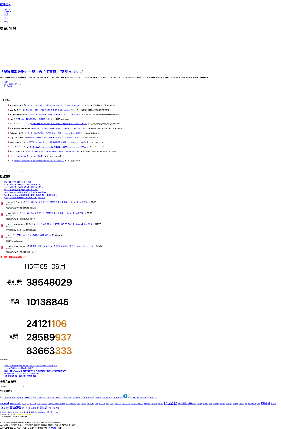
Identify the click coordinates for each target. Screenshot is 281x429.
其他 (6, 82)
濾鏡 (258, 404)
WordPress (57, 412)
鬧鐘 (57, 408)
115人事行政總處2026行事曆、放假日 (18, 368)
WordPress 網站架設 (137, 404)
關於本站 (3, 412)
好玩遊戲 (170, 403)
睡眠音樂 (24, 408)
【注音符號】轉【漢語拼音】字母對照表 (20, 376)
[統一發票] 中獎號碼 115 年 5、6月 (17, 182)
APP (24, 404)
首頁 (6, 22)
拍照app (229, 404)
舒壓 (29, 408)
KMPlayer (8, 11)
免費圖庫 (147, 404)
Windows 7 (118, 404)
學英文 (205, 404)
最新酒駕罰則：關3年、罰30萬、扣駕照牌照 (21, 374)
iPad (83, 403)
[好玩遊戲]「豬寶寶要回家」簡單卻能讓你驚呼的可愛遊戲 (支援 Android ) (38, 161)
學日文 (199, 404)
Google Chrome (42, 404)
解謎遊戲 (42, 407)
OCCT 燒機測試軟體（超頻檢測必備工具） (21, 190)
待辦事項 (216, 404)
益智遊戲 (15, 407)
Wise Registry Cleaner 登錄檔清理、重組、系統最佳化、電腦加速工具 (30, 195)
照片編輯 (265, 403)
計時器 (49, 408)
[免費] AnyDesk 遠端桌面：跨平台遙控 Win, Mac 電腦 (24, 198)
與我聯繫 (52, 428)
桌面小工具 (252, 404)
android (4, 403)
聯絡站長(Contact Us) (15, 412)
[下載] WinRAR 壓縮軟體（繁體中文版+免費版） (23, 184)
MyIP (6, 15)
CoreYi (9, 86)
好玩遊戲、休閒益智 (187, 403)
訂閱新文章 (35, 412)
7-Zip (6, 13)
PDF (107, 404)
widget (112, 404)
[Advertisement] (39, 49)
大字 (6, 18)
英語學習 (33, 408)
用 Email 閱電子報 (46, 412)
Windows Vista (126, 404)
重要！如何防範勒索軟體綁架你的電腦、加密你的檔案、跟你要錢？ (30, 366)
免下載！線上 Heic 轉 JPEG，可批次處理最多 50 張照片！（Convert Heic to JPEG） (52, 105)
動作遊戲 (154, 404)
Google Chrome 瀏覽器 (56, 404)
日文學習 (241, 404)
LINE (96, 404)
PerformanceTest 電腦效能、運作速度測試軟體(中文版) (25, 192)
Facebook (33, 404)
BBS (28, 404)
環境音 (2, 408)
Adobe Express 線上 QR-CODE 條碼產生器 (31, 156)
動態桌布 (160, 404)
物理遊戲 (273, 404)
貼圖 (53, 408)
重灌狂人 (5, 4)
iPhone (90, 403)
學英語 (210, 404)
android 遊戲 (15, 403)
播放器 (235, 404)
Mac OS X (102, 404)
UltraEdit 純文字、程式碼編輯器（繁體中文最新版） (24, 187)
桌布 (246, 404)
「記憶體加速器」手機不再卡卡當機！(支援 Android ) (42, 71)
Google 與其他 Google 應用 (73, 404)
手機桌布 (222, 404)
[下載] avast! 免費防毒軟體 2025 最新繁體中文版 (33, 119)
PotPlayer (7, 9)
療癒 (7, 408)
